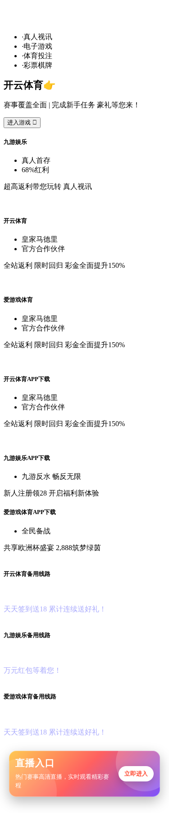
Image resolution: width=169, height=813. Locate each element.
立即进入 (136, 773)
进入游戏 (22, 122)
